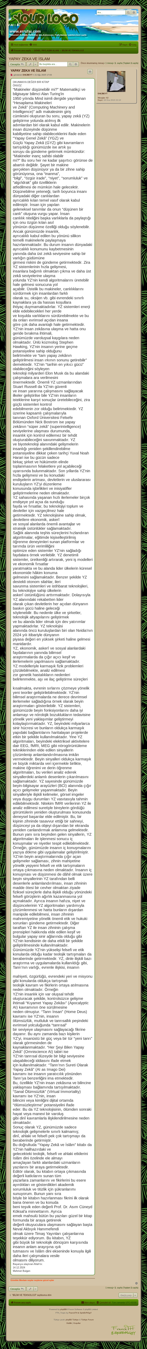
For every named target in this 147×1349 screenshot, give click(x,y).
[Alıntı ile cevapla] (89, 71)
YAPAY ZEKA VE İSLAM (29, 59)
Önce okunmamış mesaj (92, 63)
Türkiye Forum (87, 1320)
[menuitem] (33, 44)
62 (107, 98)
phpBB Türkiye (72, 1320)
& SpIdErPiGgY (85, 1313)
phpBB (63, 1309)
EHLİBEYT (102, 93)
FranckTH (73, 1313)
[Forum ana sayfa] (46, 17)
